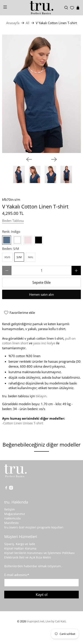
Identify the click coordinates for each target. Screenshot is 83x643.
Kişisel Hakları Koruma (20, 548)
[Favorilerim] (72, 8)
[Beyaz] (17, 240)
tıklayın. (41, 396)
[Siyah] (38, 240)
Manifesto (11, 523)
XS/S (7, 257)
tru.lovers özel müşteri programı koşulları (33, 527)
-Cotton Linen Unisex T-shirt (22, 423)
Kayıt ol (41, 594)
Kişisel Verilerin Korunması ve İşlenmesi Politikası (39, 553)
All (27, 23)
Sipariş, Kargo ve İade (19, 544)
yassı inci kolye (44, 343)
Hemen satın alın (41, 294)
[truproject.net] (41, 7)
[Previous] (29, 159)
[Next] (54, 159)
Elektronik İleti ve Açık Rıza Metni (27, 557)
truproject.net (35, 621)
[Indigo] (6, 240)
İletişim (9, 509)
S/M (19, 257)
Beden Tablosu (13, 220)
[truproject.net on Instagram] (11, 488)
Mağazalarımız (14, 514)
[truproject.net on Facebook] (6, 488)
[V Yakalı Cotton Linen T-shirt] (41, 94)
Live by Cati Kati (56, 621)
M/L (30, 257)
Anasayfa (12, 23)
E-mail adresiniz (16, 575)
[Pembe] (27, 240)
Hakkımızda (12, 518)
